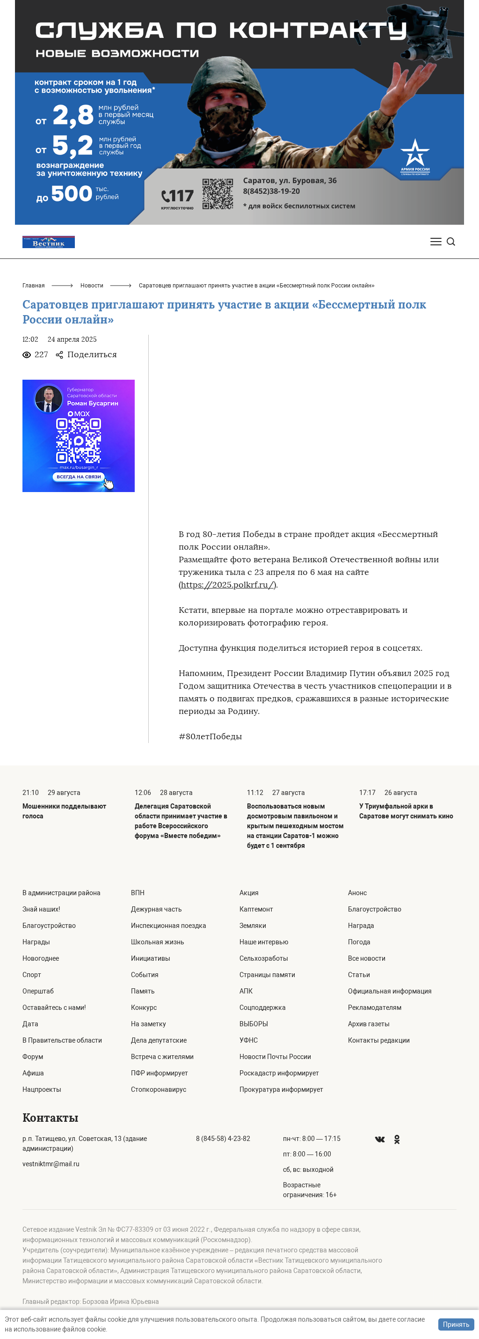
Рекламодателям (374, 1007)
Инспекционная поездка (168, 925)
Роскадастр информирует (279, 1073)
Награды (36, 942)
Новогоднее (40, 958)
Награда (361, 925)
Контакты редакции (379, 1040)
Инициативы (150, 958)
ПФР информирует (159, 1073)
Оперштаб (38, 991)
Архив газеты (369, 1024)
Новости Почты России (275, 1056)
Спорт (31, 974)
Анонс (357, 893)
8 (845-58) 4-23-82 (223, 1138)
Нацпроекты (41, 1089)
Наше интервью (264, 942)
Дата (30, 1024)
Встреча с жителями (162, 1056)
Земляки (253, 925)
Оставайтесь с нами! (54, 1007)
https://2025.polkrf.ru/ (227, 585)
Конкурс (144, 1007)
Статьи (359, 974)
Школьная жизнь (157, 942)
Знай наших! (41, 909)
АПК (246, 991)
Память (143, 991)
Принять (456, 1324)
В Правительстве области (62, 1040)
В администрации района (61, 893)
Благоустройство (49, 925)
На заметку (148, 1024)
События (145, 974)
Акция (249, 893)
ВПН (138, 893)
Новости (91, 285)
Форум (32, 1056)
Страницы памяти (267, 974)
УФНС (249, 1040)
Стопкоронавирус (158, 1089)
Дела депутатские (159, 1040)
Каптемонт (256, 909)
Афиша (33, 1073)
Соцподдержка (263, 1007)
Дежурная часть (156, 909)
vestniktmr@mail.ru (51, 1164)
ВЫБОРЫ (254, 1024)
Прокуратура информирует (281, 1089)
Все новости (366, 958)
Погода (359, 942)
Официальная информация (390, 991)
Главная (33, 285)
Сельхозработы (264, 958)
